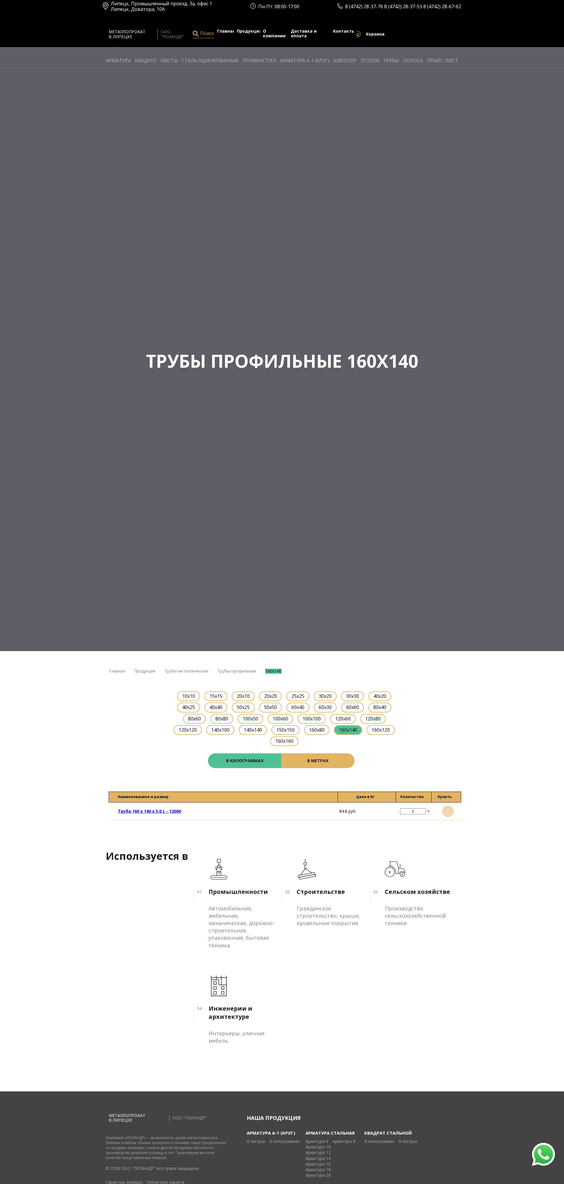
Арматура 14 (318, 1158)
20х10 (243, 696)
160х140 (348, 730)
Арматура (118, 61)
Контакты (344, 31)
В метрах (256, 1141)
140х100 (220, 730)
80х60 (194, 718)
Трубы (391, 61)
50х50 (270, 707)
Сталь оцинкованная (210, 61)
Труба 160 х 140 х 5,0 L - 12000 (149, 811)
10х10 (188, 696)
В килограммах (284, 1141)
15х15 (215, 696)
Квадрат (146, 61)
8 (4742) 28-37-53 (403, 6)
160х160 (284, 741)
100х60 (280, 718)
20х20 (270, 696)
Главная (226, 31)
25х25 (297, 696)
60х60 (352, 707)
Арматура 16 (318, 1164)
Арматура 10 (318, 1147)
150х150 (285, 730)
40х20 (379, 696)
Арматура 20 (318, 1175)
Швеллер (345, 61)
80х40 (379, 707)
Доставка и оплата (304, 34)
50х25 (243, 707)
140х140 (253, 730)
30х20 (325, 696)
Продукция (249, 31)
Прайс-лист (442, 61)
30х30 (352, 696)
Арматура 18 (318, 1169)
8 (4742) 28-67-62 (442, 6)
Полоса (413, 61)
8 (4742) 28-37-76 (364, 6)
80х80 (221, 718)
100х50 (250, 718)
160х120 (381, 730)
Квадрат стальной (388, 1133)
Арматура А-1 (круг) (304, 61)
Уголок (370, 61)
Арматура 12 (318, 1152)
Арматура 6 (317, 1141)
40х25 (188, 707)
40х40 (215, 707)
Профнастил (259, 61)
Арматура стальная (330, 1133)
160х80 (317, 730)
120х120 (188, 730)
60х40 (297, 707)
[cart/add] (448, 811)
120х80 (373, 718)
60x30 (325, 707)
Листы (169, 61)
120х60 (343, 718)
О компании (274, 34)
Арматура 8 (344, 1141)
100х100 (312, 718)
